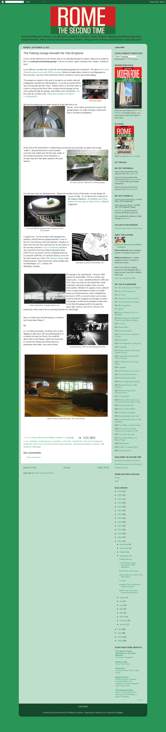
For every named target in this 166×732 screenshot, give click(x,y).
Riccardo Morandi (51, 444)
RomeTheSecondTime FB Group (128, 228)
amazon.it (126, 218)
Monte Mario (123, 327)
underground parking (81, 444)
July (121, 601)
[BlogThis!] (86, 437)
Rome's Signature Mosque (129, 382)
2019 (120, 518)
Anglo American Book (123, 205)
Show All (140, 700)
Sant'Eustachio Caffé (127, 378)
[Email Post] (79, 438)
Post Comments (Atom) (44, 473)
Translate (134, 59)
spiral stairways (65, 444)
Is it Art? (122, 581)
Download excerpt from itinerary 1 (129, 464)
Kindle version (132, 189)
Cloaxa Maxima (124, 451)
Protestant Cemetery (126, 413)
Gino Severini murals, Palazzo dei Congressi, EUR (126, 430)
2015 (120, 534)
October (123, 552)
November (124, 548)
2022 (120, 507)
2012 (120, 629)
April (122, 613)
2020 (120, 514)
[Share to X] (89, 437)
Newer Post (29, 467)
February (124, 620)
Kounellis (56, 441)
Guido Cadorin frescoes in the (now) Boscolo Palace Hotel (127, 401)
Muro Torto (38, 444)
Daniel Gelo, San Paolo (128, 571)
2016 (120, 530)
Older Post (103, 467)
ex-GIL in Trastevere (50, 247)
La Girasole (66, 441)
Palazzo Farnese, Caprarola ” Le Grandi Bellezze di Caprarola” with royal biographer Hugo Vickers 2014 (127, 682)
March (122, 617)
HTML (117, 478)
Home (66, 467)
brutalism (33, 441)
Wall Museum (123, 443)
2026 (120, 491)
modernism (28, 444)
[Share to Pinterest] (94, 437)
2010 (120, 637)
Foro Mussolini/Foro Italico (128, 302)
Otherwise (119, 211)
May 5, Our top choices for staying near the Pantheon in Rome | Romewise (126, 694)
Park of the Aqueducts (126, 291)
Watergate (36, 447)
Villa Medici (123, 340)
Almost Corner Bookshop (125, 199)
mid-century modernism (92, 441)
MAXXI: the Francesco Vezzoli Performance (128, 592)
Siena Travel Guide (122, 664)
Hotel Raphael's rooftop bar (129, 343)
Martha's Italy (121, 662)
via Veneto (95, 444)
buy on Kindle (134, 156)
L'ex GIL (121, 324)
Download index (121, 468)
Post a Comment (33, 457)
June (122, 605)
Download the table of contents (127, 461)
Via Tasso (121, 295)
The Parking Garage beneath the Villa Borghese (127, 565)
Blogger (120, 713)
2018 (120, 522)
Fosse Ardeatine (125, 331)
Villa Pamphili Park (126, 405)
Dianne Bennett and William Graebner (129, 246)
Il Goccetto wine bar (126, 434)
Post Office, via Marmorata (129, 425)
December (124, 544)
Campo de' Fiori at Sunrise (128, 298)
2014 (120, 537)
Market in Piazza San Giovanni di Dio (125, 392)
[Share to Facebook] (91, 437)
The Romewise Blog (124, 690)
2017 (120, 526)
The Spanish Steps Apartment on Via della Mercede (125, 653)
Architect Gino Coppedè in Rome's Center (130, 586)
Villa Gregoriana (124, 305)
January (123, 624)
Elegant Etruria (122, 677)
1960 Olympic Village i (55, 258)
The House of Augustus (124, 657)
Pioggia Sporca (125, 559)
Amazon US (133, 174)
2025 (120, 495)
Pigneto (120, 309)
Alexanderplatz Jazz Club (128, 416)
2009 (120, 641)
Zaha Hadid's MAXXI (126, 409)
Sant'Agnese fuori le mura (129, 371)
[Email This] (84, 437)
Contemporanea (45, 441)
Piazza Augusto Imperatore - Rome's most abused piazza (128, 319)
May (122, 609)
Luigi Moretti (77, 441)
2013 (120, 541)
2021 (120, 510)
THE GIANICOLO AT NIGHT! (129, 288)
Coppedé (122, 367)
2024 (120, 499)
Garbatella (122, 347)
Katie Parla (120, 668)
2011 (120, 633)
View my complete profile (125, 278)
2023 (120, 503)
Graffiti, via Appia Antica (128, 447)
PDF (116, 481)
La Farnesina (123, 396)
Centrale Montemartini (127, 374)
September (124, 556)
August (123, 598)
